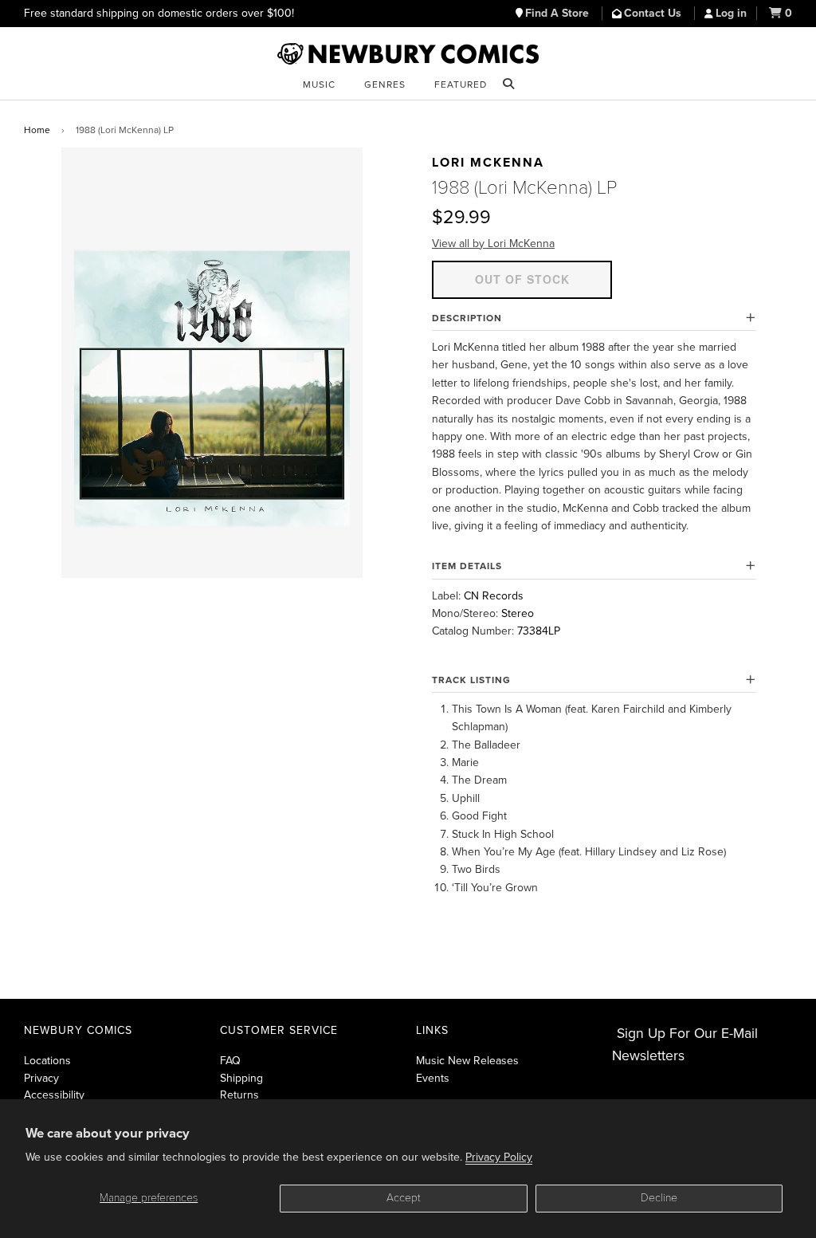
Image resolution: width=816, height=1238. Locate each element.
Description (467, 318)
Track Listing (471, 680)
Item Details (467, 566)
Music (319, 84)
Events (432, 1078)
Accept (403, 1198)
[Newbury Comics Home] (408, 54)
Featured (460, 84)
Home (37, 130)
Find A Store (558, 13)
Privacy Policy (498, 1157)
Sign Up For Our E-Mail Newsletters (685, 1044)
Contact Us (654, 13)
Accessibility (54, 1095)
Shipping (241, 1078)
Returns (239, 1095)
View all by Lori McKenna (493, 243)
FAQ (230, 1060)
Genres (385, 84)
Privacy (41, 1078)
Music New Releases (467, 1060)
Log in (731, 13)
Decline (659, 1198)
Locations (47, 1060)
